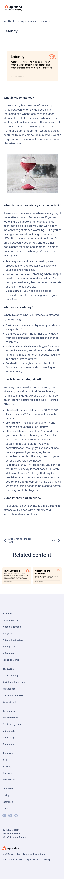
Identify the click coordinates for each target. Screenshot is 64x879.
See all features (10, 660)
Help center (8, 779)
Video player (9, 646)
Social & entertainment (14, 682)
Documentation (10, 717)
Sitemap (46, 859)
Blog (4, 759)
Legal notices (33, 859)
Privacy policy (9, 859)
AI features (8, 653)
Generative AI (9, 702)
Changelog (8, 744)
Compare (7, 773)
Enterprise (7, 802)
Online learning (10, 675)
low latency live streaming (44, 505)
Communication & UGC (14, 695)
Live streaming (10, 620)
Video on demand (11, 626)
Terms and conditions (34, 854)
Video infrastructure (12, 640)
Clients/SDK (8, 731)
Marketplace (8, 688)
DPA (21, 859)
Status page (8, 737)
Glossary (7, 766)
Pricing (6, 795)
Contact (6, 808)
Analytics (7, 633)
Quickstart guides (11, 724)
